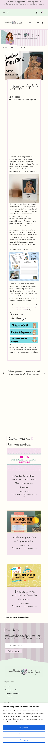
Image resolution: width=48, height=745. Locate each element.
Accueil (4, 47)
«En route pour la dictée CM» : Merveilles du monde (24, 595)
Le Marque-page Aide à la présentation (24, 539)
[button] (4, 4)
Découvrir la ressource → (24, 495)
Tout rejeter (24, 740)
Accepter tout (24, 727)
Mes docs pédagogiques (27, 99)
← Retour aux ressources (15, 617)
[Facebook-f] (42, 22)
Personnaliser (24, 734)
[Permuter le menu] (30, 22)
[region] (24, 724)
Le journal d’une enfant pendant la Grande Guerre (25, 308)
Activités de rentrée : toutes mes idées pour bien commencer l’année (24, 481)
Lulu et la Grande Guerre (23, 305)
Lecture (14, 99)
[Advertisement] (24, 128)
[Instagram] (38, 22)
